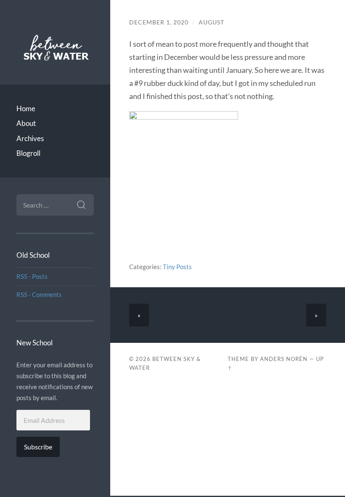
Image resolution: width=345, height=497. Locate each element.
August (211, 22)
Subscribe (38, 447)
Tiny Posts (177, 266)
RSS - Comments (39, 294)
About (26, 123)
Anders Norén (284, 358)
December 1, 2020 (158, 22)
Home (25, 108)
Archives (30, 138)
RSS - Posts (32, 276)
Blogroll (28, 153)
